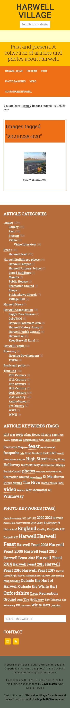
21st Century (17, 397)
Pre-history (16, 405)
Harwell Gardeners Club (25, 323)
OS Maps (60, 465)
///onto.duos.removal (12, 518)
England (27, 528)
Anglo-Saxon (18, 401)
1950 (34, 518)
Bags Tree (58, 434)
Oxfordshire (16, 593)
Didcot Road (10, 529)
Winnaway (14, 496)
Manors (14, 277)
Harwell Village (35, 11)
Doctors (55, 439)
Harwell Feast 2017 (38, 570)
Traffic (13, 360)
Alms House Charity (37, 434)
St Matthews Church (23, 294)
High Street (37, 458)
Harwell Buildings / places (22, 259)
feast (34, 446)
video (10, 489)
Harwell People (14, 346)
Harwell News (13, 304)
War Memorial (36, 490)
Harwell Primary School (25, 268)
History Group (56, 459)
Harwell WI (16, 336)
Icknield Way (30, 465)
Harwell (28, 536)
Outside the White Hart (37, 586)
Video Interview (25, 244)
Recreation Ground (21, 286)
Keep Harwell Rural (22, 340)
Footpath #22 (56, 529)
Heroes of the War (17, 459)
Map (7, 581)
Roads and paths (15, 365)
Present (14, 235)
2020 (40, 517)
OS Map (15, 581)
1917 (6, 434)
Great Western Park (37, 453)
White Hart (40, 605)
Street (20, 600)
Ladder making (57, 576)
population (40, 471)
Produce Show (52, 471)
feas (26, 447)
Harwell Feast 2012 (19, 557)
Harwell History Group (24, 327)
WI (49, 490)
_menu (8, 222)
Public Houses (18, 281)
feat (42, 447)
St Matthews (53, 477)
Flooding (41, 529)
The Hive (31, 482)
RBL (60, 471)
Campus (7, 440)
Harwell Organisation (18, 309)
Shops (13, 290)
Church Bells (31, 439)
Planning (10, 351)
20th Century (18, 392)
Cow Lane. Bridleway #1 (45, 522)
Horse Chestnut (43, 575)
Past (12, 231)
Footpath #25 (11, 537)
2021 (48, 517)
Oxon (34, 593)
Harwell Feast (18, 254)
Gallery (14, 227)
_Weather (56, 605)
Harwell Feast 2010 (40, 551)
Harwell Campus (20, 264)
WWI (12, 410)
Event (8, 249)
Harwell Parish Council (24, 331)
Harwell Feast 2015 (28, 564)
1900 (24, 518)
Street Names (13, 482)
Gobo (22, 453)
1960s (19, 434)
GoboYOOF (15, 318)
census (16, 439)
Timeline (10, 370)
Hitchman (30, 575)
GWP (52, 453)
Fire (46, 447)
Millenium (47, 465)
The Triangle (53, 599)
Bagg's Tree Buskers (22, 314)
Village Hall (17, 299)
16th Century (17, 375)
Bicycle (58, 518)
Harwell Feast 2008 (32, 544)
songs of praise (36, 477)
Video (13, 240)
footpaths (11, 453)
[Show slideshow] (35, 179)
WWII (13, 414)
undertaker (26, 605)
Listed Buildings (20, 272)
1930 (29, 518)
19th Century (17, 388)
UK (18, 605)
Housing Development (24, 355)
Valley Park (56, 482)
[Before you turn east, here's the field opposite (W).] (35, 163)
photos (28, 470)
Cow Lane (45, 439)
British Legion (9, 523)
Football (51, 447)
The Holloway (33, 599)
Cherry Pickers (23, 523)
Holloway (12, 464)
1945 (12, 434)
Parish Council (12, 471)
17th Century (17, 379)
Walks (21, 490)
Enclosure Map (14, 447)
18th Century (17, 384)
